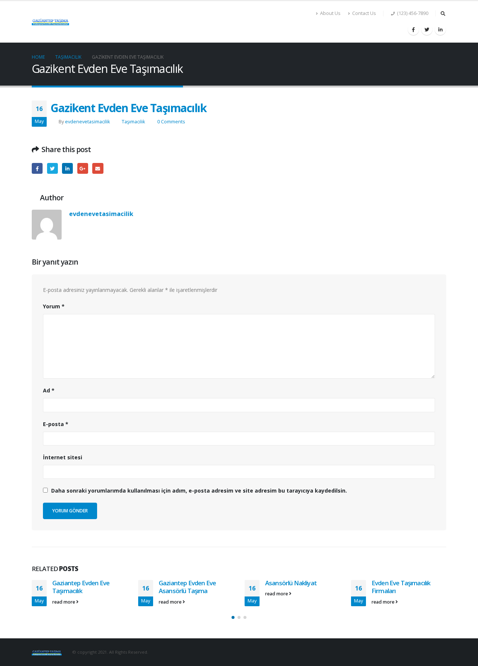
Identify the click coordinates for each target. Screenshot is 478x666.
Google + (82, 168)
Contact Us (364, 13)
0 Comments (171, 121)
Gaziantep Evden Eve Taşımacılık (80, 587)
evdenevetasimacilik (87, 121)
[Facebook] (413, 29)
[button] (233, 617)
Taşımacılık (133, 121)
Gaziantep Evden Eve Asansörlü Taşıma (187, 587)
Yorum (54, 306)
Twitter (52, 168)
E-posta (55, 424)
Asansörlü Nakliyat (291, 583)
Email (97, 168)
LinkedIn (67, 168)
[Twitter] (426, 29)
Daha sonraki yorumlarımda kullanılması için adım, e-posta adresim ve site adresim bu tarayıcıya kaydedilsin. (199, 490)
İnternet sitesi (62, 457)
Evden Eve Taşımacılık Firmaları (401, 587)
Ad (49, 390)
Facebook (37, 168)
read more (64, 602)
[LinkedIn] (440, 29)
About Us (330, 13)
